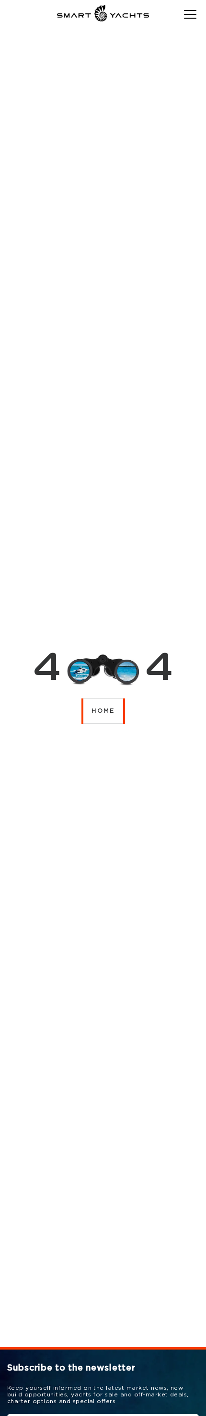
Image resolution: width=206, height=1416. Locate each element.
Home (103, 711)
